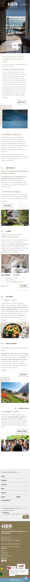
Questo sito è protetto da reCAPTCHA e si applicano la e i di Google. (16, 514)
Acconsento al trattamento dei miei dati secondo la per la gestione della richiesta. (15, 509)
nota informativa (25, 508)
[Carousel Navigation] (15, 290)
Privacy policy (4, 552)
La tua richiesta (6, 500)
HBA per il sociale (22, 431)
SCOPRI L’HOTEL (7, 205)
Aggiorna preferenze (6, 556)
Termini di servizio (26, 514)
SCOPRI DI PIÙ (23, 374)
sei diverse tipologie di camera (18, 244)
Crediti (3, 550)
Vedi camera (23, 286)
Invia (25, 517)
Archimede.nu (16, 547)
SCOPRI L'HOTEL (22, 102)
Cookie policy (4, 554)
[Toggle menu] (3, 4)
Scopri (15, 45)
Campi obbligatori (5, 512)
